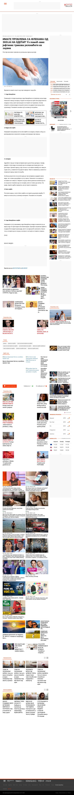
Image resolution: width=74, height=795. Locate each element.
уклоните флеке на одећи (25, 345)
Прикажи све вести (56, 94)
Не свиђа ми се (40, 386)
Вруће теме (6, 353)
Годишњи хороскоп (63, 124)
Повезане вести (7, 657)
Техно (40, 784)
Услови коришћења (59, 784)
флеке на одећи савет (33, 348)
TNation (69, 792)
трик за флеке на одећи (8, 348)
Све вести (52, 178)
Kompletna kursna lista (66, 438)
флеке (4, 343)
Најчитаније (59, 81)
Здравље (10, 784)
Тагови (5, 340)
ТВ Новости (47, 784)
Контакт (9, 788)
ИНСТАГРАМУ (16, 268)
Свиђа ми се (28, 386)
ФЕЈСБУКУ (24, 268)
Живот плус (15, 784)
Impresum (5, 788)
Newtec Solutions (62, 792)
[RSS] (70, 179)
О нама (52, 784)
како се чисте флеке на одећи (10, 345)
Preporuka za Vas (7, 317)
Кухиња (20, 784)
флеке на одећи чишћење (39, 345)
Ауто (43, 784)
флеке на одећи (12, 343)
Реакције (66, 81)
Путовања (25, 784)
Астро (69, 124)
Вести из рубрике (7, 689)
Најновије (52, 81)
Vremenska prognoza (55, 414)
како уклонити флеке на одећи (24, 343)
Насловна (5, 784)
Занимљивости (35, 784)
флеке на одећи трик (21, 348)
